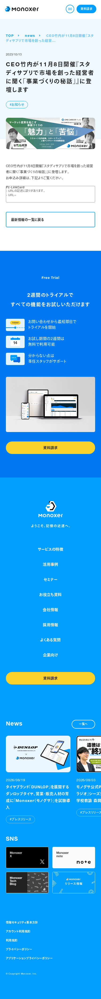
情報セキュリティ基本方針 (22, 922)
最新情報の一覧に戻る (27, 220)
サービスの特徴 (50, 549)
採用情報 (50, 624)
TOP (10, 36)
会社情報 (50, 609)
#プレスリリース (20, 819)
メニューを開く (70, 9)
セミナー (51, 579)
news (30, 36)
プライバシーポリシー (19, 949)
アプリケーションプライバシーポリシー (29, 958)
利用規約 (12, 940)
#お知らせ (17, 104)
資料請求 (86, 9)
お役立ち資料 (50, 594)
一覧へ (83, 724)
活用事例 (50, 564)
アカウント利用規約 (18, 931)
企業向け (50, 655)
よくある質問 (50, 640)
